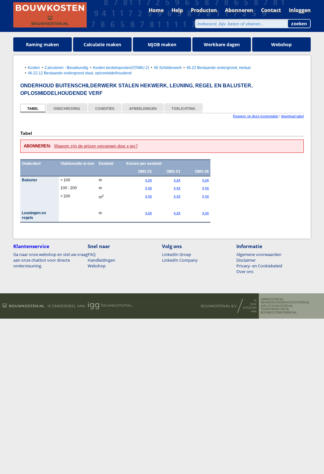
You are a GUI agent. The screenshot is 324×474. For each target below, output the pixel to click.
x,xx (148, 180)
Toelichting (183, 108)
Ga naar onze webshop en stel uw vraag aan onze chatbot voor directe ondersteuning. (50, 260)
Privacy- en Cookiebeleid (259, 266)
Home (156, 10)
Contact (271, 10)
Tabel (33, 108)
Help (177, 10)
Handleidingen (101, 260)
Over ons (244, 271)
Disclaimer (246, 260)
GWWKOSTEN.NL (272, 299)
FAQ (92, 254)
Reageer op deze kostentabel (255, 116)
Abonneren (239, 10)
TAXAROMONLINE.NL (275, 309)
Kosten (34, 67)
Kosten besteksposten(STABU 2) (121, 67)
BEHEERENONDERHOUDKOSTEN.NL (285, 302)
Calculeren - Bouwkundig (66, 67)
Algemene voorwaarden (258, 254)
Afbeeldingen (143, 108)
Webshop (281, 44)
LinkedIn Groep (176, 254)
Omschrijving (66, 108)
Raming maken (42, 44)
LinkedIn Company (180, 260)
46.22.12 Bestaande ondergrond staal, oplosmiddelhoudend (80, 73)
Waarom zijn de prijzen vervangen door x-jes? (96, 146)
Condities (104, 108)
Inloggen (300, 10)
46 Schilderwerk (168, 67)
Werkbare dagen (222, 44)
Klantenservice (31, 246)
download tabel (292, 116)
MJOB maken (162, 44)
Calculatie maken (102, 44)
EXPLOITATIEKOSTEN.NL (277, 306)
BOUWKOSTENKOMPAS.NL (279, 313)
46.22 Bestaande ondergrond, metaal (218, 67)
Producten (204, 10)
